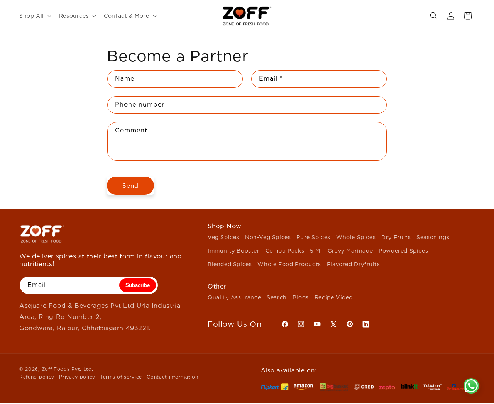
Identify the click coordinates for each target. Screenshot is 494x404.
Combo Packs (285, 251)
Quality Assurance (234, 297)
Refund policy (36, 377)
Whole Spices (356, 237)
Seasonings (432, 237)
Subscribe (137, 285)
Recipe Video (334, 297)
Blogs (301, 297)
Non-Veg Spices (268, 237)
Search (277, 297)
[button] (34, 16)
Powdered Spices (403, 251)
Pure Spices (313, 237)
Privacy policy (77, 377)
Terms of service (121, 377)
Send (130, 185)
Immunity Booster (234, 251)
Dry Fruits (396, 237)
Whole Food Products (289, 264)
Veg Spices (223, 237)
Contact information (172, 377)
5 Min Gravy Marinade (341, 251)
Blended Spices (230, 264)
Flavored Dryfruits (353, 264)
